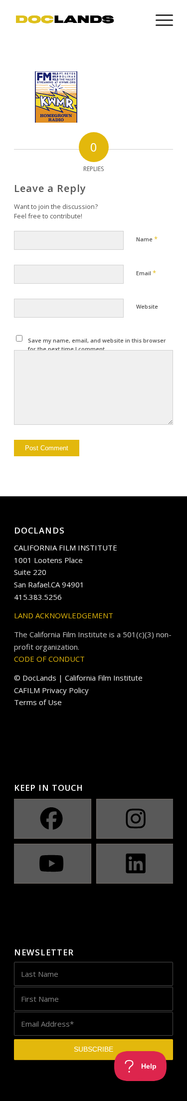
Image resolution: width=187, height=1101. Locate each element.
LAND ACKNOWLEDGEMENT (63, 615)
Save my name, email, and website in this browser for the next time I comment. (97, 345)
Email (146, 272)
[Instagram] (136, 819)
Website (147, 306)
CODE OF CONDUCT (49, 659)
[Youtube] (51, 864)
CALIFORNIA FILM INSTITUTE (65, 547)
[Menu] (159, 20)
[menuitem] (159, 20)
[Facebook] (51, 819)
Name (147, 238)
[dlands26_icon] (77, 20)
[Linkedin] (136, 864)
